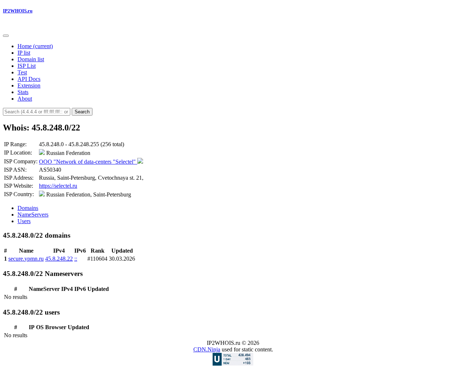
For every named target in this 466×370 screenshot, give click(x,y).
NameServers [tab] (32, 214)
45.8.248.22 (59, 259)
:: (75, 259)
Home (35, 46)
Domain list (30, 59)
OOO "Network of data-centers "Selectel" (88, 162)
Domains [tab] (27, 208)
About (24, 99)
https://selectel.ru (58, 186)
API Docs (28, 79)
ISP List (26, 66)
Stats (22, 92)
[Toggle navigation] (6, 36)
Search (82, 111)
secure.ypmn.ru (26, 259)
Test (22, 72)
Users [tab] (24, 221)
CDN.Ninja (206, 349)
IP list (23, 53)
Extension (28, 85)
